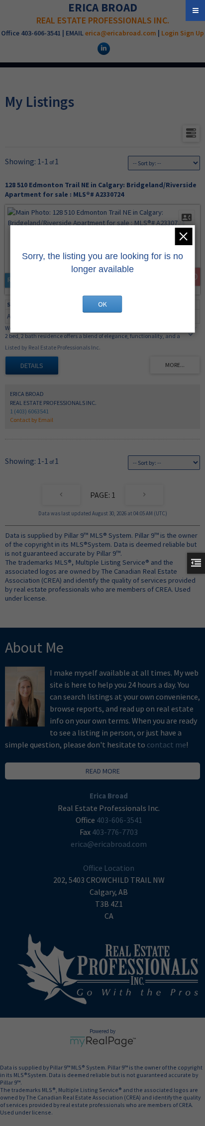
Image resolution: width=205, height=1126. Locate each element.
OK (102, 304)
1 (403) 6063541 (29, 411)
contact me (166, 745)
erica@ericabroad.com (120, 32)
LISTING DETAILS (31, 366)
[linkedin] (102, 47)
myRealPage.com (102, 1042)
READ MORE (103, 770)
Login (170, 32)
